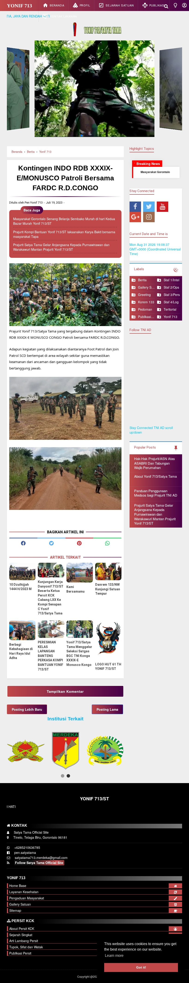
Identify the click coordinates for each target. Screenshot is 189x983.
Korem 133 (146, 302)
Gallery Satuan (146, 287)
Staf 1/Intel (171, 280)
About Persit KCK (21, 928)
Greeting (144, 295)
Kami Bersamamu (75, 589)
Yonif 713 (19, 6)
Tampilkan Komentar (65, 691)
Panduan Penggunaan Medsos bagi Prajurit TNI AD (155, 493)
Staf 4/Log (171, 302)
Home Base (17, 885)
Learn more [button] (114, 955)
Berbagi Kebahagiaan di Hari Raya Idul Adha (21, 651)
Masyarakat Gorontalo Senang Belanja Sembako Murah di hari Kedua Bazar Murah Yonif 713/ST (64, 221)
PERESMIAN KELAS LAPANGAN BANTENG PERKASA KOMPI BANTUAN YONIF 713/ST (50, 655)
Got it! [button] (141, 967)
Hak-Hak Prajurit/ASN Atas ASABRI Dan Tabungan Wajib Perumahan (154, 463)
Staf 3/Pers (172, 295)
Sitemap (15, 910)
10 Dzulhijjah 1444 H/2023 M (20, 587)
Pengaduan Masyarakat (26, 898)
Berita (142, 280)
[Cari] (166, 6)
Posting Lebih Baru (27, 709)
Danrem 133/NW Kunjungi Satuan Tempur (107, 589)
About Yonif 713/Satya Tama (155, 476)
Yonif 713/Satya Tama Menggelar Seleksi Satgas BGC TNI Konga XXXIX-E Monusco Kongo (79, 653)
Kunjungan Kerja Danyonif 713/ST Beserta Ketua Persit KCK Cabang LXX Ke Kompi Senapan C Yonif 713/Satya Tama (50, 597)
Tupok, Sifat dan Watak (26, 947)
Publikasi (157, 5)
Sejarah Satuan (120, 5)
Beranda (57, 5)
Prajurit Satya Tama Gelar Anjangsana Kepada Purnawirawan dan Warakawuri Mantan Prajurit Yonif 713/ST (61, 247)
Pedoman (145, 309)
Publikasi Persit (146, 317)
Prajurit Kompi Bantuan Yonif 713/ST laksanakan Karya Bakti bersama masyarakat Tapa (64, 234)
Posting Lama (107, 709)
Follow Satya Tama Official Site (39, 862)
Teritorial (170, 309)
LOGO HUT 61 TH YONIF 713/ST (108, 666)
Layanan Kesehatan (23, 891)
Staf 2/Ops (171, 287)
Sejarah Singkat (20, 934)
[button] (62, 776)
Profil (85, 5)
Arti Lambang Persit (23, 940)
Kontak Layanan (63, 16)
